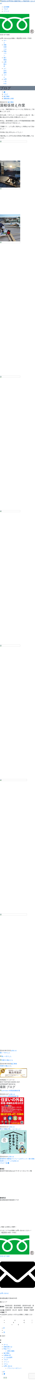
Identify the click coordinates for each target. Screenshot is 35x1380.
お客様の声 (5, 64)
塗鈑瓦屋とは (5, 47)
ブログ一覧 (4, 1163)
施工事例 (10, 102)
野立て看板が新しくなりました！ (11, 1129)
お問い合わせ (5, 81)
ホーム (6, 1344)
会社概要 (6, 7)
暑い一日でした (5, 1053)
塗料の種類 (10, 1351)
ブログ (6, 9)
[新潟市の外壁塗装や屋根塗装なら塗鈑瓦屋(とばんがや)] (17, 2)
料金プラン (5, 53)
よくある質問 (5, 70)
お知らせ (14, 1050)
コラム (6, 1364)
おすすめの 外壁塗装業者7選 (9, 1096)
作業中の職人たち (5, 1066)
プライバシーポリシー (14, 1368)
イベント (6, 11)
